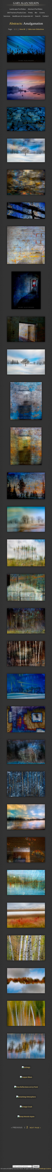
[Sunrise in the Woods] (26, 498)
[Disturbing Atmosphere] (26, 1097)
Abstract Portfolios (35, 9)
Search (37, 16)
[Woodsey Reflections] (26, 1057)
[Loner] (26, 373)
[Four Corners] (26, 992)
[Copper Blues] (26, 1077)
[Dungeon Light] (26, 308)
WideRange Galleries (45, 1168)
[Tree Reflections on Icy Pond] (26, 1087)
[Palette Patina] (26, 194)
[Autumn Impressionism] (26, 1025)
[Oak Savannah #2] (26, 531)
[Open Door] (26, 341)
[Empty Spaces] (26, 263)
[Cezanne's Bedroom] (26, 731)
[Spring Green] (26, 959)
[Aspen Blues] (26, 763)
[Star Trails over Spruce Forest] (26, 61)
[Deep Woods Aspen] (26, 1116)
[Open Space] (26, 464)
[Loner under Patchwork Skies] (26, 161)
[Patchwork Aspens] (26, 632)
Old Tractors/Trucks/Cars (16, 12)
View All (22, 29)
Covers (42, 12)
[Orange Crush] (26, 1107)
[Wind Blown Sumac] (26, 927)
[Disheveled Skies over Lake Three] (26, 98)
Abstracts (15, 23)
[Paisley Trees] (26, 565)
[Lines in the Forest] (26, 665)
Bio (36, 12)
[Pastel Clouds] (26, 828)
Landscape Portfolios (18, 9)
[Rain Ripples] (26, 217)
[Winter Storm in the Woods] (26, 795)
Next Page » (35, 1127)
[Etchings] (26, 1067)
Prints (30, 12)
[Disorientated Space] (26, 861)
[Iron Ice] (26, 130)
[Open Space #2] (26, 419)
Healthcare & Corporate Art (22, 16)
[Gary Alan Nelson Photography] (26, 5)
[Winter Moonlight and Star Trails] (26, 697)
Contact (45, 16)
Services (7, 16)
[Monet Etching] (26, 894)
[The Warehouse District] (26, 599)
